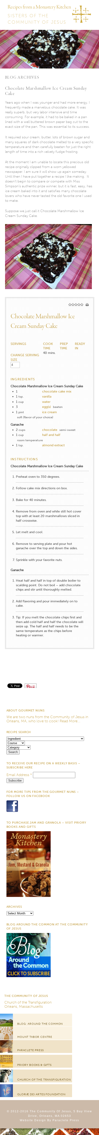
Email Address (19, 775)
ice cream (49, 412)
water (46, 402)
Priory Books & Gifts (34, 1065)
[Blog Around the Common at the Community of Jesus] (28, 976)
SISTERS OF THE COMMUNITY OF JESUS (37, 19)
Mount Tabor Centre (34, 1036)
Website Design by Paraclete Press (49, 1120)
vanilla (46, 396)
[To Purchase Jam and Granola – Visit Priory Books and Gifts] (28, 895)
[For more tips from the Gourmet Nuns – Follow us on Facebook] (12, 811)
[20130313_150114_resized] (48, 295)
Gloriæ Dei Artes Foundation (41, 1094)
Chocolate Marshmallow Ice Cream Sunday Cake (46, 91)
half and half (51, 435)
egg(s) (46, 407)
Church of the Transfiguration (28, 1002)
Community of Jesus (67, 717)
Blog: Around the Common (40, 1023)
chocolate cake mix (56, 391)
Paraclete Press (30, 1050)
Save (33, 685)
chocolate (49, 430)
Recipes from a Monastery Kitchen (39, 7)
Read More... (70, 721)
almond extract (53, 445)
